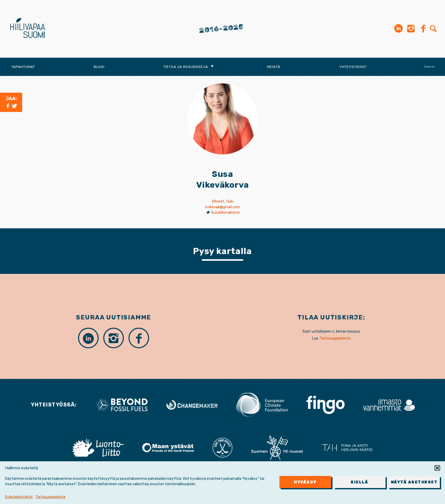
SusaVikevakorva (225, 212)
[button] (437, 468)
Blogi (99, 67)
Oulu (230, 201)
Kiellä (359, 482)
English (429, 66)
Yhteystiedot (353, 67)
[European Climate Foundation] (262, 404)
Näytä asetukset (414, 482)
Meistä (273, 67)
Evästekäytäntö (19, 497)
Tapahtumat (23, 67)
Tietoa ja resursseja (186, 67)
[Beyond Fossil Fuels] (122, 404)
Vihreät (218, 201)
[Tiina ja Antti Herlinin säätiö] (347, 447)
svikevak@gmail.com (222, 207)
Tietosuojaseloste (50, 497)
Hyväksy (305, 482)
